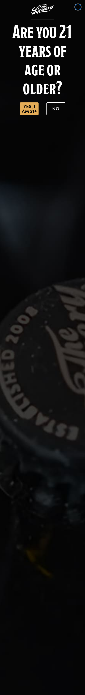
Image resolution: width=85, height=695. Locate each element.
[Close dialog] (78, 7)
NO (56, 108)
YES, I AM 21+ (29, 109)
